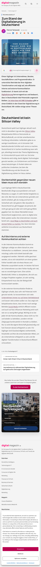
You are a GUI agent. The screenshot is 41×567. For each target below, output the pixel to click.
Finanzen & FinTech (7, 479)
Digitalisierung (7, 94)
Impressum (31, 563)
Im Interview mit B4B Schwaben (20, 100)
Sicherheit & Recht (7, 486)
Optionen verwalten (20, 559)
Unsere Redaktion (7, 501)
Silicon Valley (30, 131)
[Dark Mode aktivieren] (31, 4)
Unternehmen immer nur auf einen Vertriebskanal (20, 297)
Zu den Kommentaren (20, 387)
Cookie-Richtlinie (11, 563)
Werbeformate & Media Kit (9, 505)
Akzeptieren (20, 549)
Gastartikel (7, 418)
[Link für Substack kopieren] (24, 33)
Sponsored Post (9, 414)
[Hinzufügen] (4, 70)
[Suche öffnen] (25, 4)
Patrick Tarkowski (13, 30)
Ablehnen (20, 554)
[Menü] (37, 4)
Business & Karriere (7, 482)
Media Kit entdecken (20, 428)
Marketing (4, 476)
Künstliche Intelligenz (8, 462)
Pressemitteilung (9, 423)
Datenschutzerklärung (22, 563)
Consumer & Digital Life (8, 472)
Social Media (13, 307)
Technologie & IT (12, 11)
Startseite (4, 11)
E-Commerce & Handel (8, 469)
